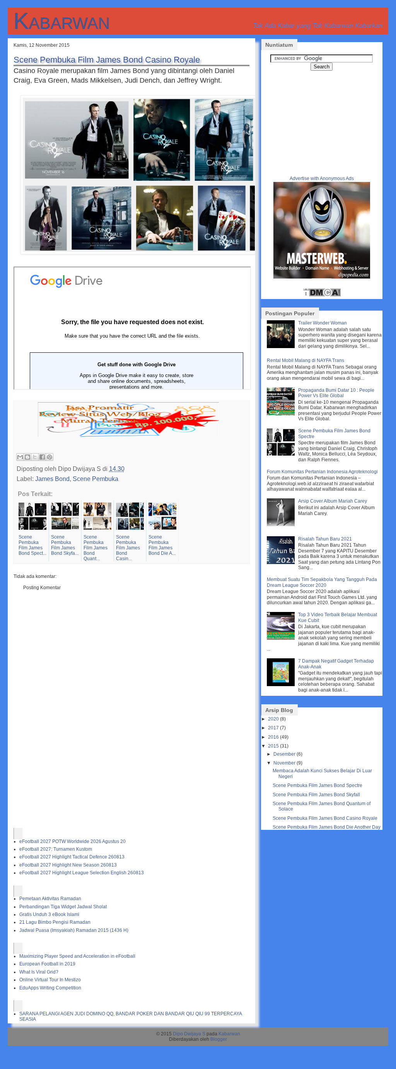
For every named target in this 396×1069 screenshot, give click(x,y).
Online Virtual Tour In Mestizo (50, 979)
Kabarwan (62, 21)
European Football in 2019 (47, 964)
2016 (273, 737)
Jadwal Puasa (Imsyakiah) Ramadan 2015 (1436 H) (73, 930)
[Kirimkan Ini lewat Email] (20, 457)
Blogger (218, 1039)
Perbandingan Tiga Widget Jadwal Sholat (63, 906)
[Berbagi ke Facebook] (42, 457)
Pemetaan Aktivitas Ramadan (50, 898)
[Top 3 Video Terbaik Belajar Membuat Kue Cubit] (282, 638)
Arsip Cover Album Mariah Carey (332, 501)
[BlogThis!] (27, 457)
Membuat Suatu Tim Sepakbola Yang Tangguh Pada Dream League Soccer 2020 (322, 582)
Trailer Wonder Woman (322, 323)
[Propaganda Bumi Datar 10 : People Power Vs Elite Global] (282, 413)
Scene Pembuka (95, 478)
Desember (284, 754)
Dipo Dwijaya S (189, 1034)
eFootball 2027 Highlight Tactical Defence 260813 (72, 857)
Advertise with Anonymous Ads (322, 178)
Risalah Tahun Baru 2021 (325, 539)
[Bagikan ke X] (35, 457)
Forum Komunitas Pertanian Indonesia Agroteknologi (322, 471)
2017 (273, 728)
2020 (273, 719)
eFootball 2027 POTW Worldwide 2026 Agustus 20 (72, 841)
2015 (273, 746)
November (284, 763)
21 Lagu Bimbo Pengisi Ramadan (54, 922)
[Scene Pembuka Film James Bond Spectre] (282, 454)
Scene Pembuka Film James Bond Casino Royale (107, 60)
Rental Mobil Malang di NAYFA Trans (305, 360)
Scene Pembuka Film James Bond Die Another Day (327, 827)
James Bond (52, 478)
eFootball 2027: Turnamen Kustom (55, 849)
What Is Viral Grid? (38, 972)
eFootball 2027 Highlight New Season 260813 (68, 865)
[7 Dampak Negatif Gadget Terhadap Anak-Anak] (282, 684)
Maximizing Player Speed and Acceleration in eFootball (77, 956)
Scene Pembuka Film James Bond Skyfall (316, 794)
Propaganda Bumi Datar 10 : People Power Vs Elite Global (336, 392)
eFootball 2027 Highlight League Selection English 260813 (81, 872)
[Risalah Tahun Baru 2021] (282, 562)
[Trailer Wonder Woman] (282, 346)
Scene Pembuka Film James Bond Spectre (317, 785)
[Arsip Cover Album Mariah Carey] (282, 524)
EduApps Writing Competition (50, 988)
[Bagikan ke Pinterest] (49, 457)
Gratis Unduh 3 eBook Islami (49, 914)
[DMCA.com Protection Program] (321, 295)
